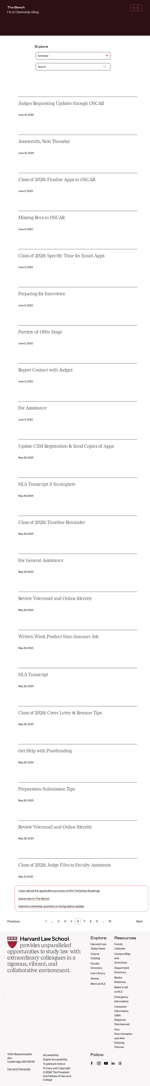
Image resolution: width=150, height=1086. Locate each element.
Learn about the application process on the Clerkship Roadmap (59, 890)
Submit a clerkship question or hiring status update (51, 906)
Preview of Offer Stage (40, 332)
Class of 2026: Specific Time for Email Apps (61, 255)
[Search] (104, 67)
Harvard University (19, 1069)
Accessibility (51, 1055)
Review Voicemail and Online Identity (55, 598)
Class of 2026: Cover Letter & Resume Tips (60, 712)
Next (139, 921)
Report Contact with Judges (45, 370)
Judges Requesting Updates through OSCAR (61, 103)
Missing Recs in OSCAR (41, 217)
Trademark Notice (54, 1064)
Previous (13, 921)
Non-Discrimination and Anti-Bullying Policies (123, 1038)
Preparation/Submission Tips (46, 789)
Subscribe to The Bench (33, 898)
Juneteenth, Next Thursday (44, 141)
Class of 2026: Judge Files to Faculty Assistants (64, 865)
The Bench (16, 7)
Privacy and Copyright (56, 1068)
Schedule (43, 55)
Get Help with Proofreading (45, 750)
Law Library (98, 973)
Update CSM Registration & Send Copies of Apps (66, 446)
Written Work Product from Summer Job (58, 636)
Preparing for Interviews (41, 293)
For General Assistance (40, 560)
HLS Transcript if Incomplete (47, 484)
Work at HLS (98, 983)
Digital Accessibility (55, 1059)
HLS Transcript (33, 674)
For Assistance (32, 408)
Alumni (95, 978)
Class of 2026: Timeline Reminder (51, 522)
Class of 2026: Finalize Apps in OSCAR (56, 179)
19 (109, 921)
